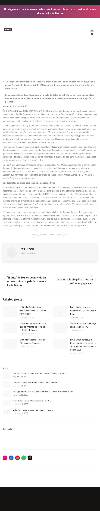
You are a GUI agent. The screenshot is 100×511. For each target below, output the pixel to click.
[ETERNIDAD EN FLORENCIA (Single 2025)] (8, 439)
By (51, 235)
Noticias (8, 30)
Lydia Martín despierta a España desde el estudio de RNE (83, 310)
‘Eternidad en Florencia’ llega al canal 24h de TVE (83, 325)
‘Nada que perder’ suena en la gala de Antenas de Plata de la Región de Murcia (33, 326)
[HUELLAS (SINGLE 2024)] (28, 439)
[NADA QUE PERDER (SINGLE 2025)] (18, 439)
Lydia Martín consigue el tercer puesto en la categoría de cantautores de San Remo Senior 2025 (83, 345)
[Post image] (10, 311)
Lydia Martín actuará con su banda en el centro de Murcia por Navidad (33, 310)
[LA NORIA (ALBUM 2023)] (48, 439)
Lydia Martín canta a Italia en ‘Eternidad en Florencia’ (32, 341)
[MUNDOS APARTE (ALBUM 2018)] (58, 439)
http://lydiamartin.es (28, 253)
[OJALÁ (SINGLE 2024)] (38, 439)
